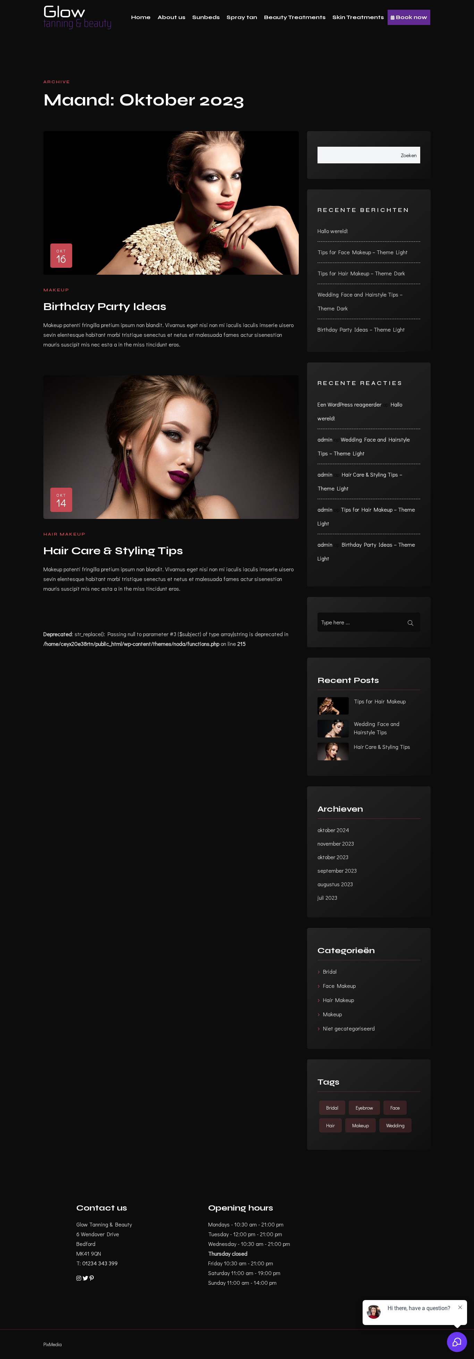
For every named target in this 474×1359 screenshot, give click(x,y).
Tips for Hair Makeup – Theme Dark (361, 273)
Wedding (395, 1125)
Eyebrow (364, 1107)
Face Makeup (339, 985)
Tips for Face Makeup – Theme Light (363, 252)
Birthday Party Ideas (104, 306)
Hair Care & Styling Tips (113, 550)
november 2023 (336, 843)
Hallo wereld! (333, 230)
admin (325, 439)
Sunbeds (206, 17)
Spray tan (242, 17)
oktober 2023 (333, 857)
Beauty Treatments (294, 17)
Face (395, 1107)
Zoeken (409, 155)
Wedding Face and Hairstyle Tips (376, 728)
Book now (411, 17)
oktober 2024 (333, 830)
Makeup (56, 290)
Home (141, 17)
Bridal (330, 971)
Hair (330, 1125)
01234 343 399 (100, 1263)
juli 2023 (327, 897)
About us (171, 17)
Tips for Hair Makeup (380, 701)
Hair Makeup (64, 534)
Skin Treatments (358, 17)
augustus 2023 (335, 884)
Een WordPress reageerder (349, 404)
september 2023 (337, 870)
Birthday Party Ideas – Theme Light (361, 329)
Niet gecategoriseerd (349, 1028)
